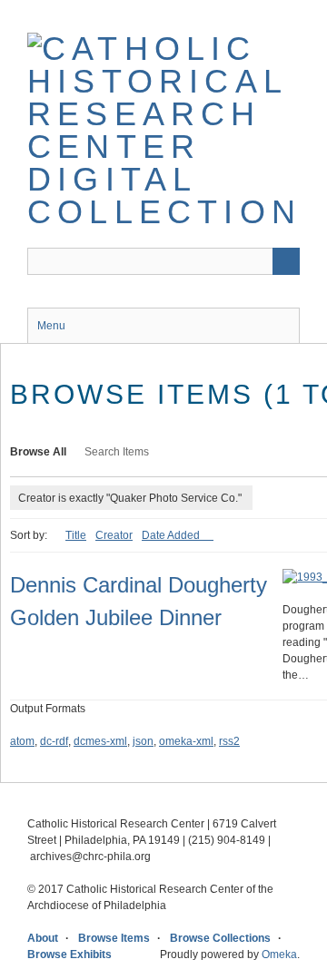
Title (75, 535)
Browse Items (114, 938)
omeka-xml (186, 741)
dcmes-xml (100, 741)
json (143, 741)
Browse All (38, 451)
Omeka (279, 954)
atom (22, 741)
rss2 (229, 741)
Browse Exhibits (69, 954)
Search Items (116, 451)
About (42, 938)
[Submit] (286, 261)
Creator (114, 535)
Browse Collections (220, 938)
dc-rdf (54, 741)
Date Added (172, 535)
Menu (51, 325)
